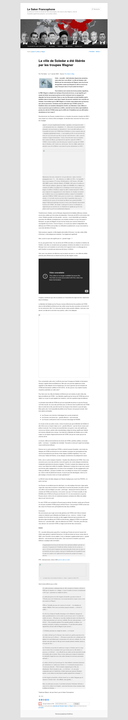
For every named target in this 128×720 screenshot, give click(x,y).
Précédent (91, 51)
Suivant (98, 51)
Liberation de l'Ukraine (58, 706)
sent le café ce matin (64, 560)
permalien (41, 707)
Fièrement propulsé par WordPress (64, 714)
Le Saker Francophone (41, 9)
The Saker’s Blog (69, 74)
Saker (65, 706)
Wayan (43, 51)
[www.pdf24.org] (40, 703)
